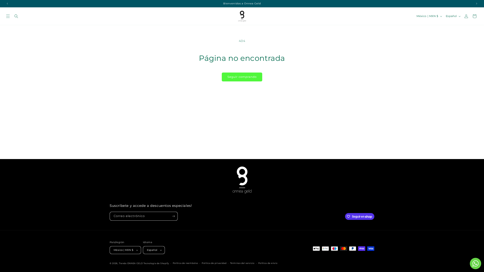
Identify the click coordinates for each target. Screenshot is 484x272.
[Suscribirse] (173, 216)
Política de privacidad (214, 263)
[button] (8, 16)
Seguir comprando (242, 77)
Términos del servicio (242, 263)
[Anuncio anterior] (7, 3)
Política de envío (268, 263)
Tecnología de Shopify (156, 263)
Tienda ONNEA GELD (131, 263)
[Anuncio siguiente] (476, 3)
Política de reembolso (185, 263)
